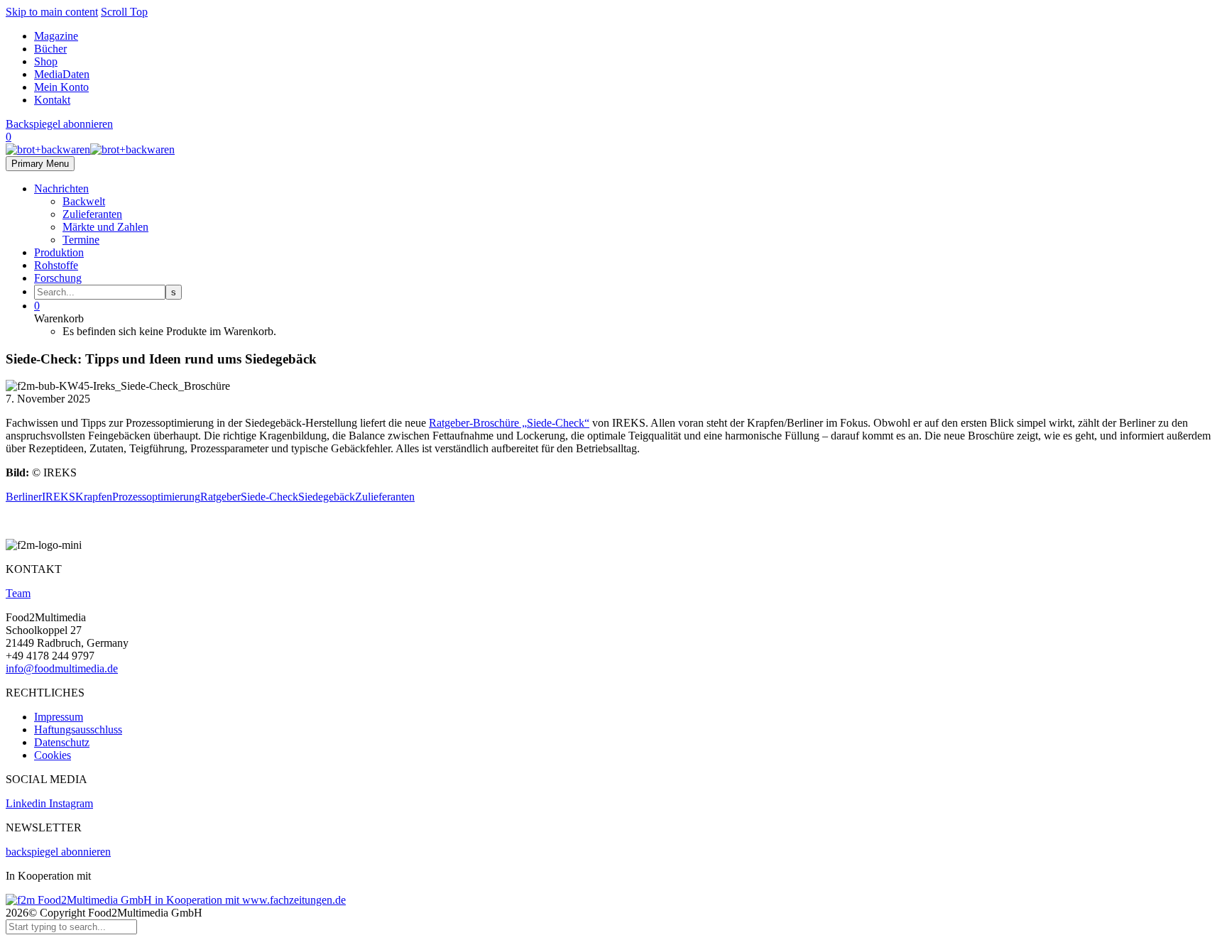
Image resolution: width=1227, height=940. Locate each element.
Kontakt (52, 100)
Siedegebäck (326, 497)
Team (18, 593)
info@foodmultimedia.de (62, 668)
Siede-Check (269, 497)
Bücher (50, 49)
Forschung (58, 278)
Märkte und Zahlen (105, 227)
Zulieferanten (92, 214)
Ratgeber (220, 497)
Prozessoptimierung (156, 497)
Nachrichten (61, 188)
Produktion (59, 252)
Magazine (56, 36)
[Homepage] (90, 149)
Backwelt (83, 201)
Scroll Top (124, 12)
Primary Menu (40, 163)
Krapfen (93, 497)
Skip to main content (52, 12)
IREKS (58, 497)
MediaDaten (61, 74)
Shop (46, 61)
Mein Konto (61, 87)
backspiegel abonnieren (58, 852)
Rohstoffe (56, 265)
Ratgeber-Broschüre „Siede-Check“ (509, 423)
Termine (80, 240)
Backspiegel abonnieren (59, 124)
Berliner (24, 497)
